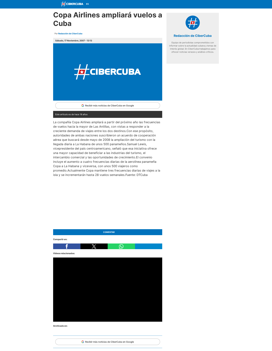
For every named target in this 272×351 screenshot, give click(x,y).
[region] (107, 202)
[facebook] (184, 57)
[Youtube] (209, 4)
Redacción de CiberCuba (70, 33)
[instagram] (193, 57)
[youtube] (197, 57)
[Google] (201, 57)
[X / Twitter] (203, 4)
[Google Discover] (189, 4)
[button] (66, 246)
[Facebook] (196, 4)
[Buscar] (183, 4)
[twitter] (188, 57)
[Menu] (56, 3)
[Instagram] (216, 4)
